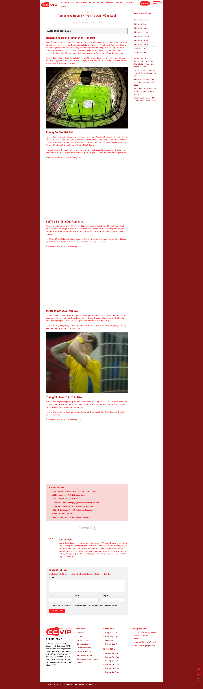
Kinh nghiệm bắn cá (141, 24)
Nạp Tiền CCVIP (98, 2)
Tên (51, 596)
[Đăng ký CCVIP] (199, 669)
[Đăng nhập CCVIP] (199, 674)
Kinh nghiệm (129, 2)
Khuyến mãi (119, 2)
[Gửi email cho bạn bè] (87, 528)
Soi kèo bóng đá (140, 48)
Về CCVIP (63, 2)
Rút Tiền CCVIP (110, 2)
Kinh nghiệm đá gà (141, 32)
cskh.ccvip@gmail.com (147, 646)
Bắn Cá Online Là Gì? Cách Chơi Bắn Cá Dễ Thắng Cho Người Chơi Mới (144, 64)
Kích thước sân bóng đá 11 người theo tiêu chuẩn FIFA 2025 (144, 82)
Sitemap (80, 663)
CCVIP (89, 412)
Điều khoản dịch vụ (84, 651)
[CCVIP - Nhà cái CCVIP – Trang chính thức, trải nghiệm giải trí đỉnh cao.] (49, 4)
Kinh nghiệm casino (141, 28)
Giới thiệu (80, 633)
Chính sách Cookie (83, 644)
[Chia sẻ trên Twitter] (83, 528)
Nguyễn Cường (97, 22)
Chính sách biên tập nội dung (87, 659)
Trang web (106, 596)
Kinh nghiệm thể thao (141, 36)
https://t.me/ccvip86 (149, 642)
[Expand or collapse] (125, 31)
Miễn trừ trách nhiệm (84, 655)
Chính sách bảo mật (84, 648)
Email (77, 596)
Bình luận (53, 577)
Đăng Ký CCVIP (73, 2)
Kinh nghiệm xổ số (141, 40)
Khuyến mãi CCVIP (141, 20)
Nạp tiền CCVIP (111, 644)
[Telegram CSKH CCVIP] (199, 679)
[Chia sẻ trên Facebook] (79, 528)
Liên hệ (63, 6)
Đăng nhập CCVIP (112, 637)
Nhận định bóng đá (141, 44)
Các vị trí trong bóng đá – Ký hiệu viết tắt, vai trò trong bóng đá (145, 73)
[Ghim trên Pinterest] (91, 528)
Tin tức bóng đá (86, 12)
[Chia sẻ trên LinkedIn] (94, 528)
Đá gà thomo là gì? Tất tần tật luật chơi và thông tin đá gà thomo (145, 91)
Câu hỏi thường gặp (84, 640)
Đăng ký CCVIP (111, 633)
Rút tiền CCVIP (110, 640)
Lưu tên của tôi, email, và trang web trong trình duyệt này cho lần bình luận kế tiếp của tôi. (85, 606)
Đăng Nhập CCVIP (85, 2)
